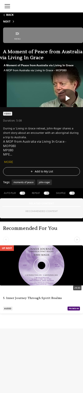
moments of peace (24, 182)
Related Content (41, 203)
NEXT (6, 21)
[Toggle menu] (7, 6)
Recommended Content (41, 211)
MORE (8, 162)
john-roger (44, 182)
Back (10, 15)
